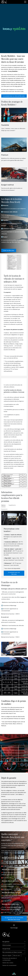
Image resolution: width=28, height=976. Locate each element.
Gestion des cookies (7, 962)
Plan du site (16, 955)
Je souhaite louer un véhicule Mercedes (14, 96)
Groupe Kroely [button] (6, 948)
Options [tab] (3, 505)
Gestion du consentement (9, 965)
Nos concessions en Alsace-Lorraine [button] (12, 952)
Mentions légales (7, 955)
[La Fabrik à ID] (14, 973)
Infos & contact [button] (6, 945)
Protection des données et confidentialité (9, 959)
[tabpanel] (14, 544)
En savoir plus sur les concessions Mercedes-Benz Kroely (14, 918)
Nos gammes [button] (5, 941)
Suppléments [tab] (12, 505)
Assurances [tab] (4, 509)
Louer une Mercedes (8, 250)
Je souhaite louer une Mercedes (14, 573)
